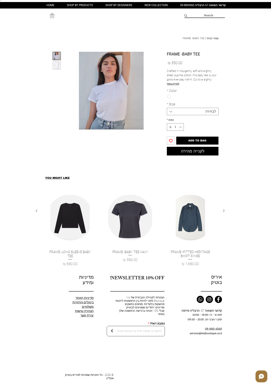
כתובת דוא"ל (157, 323)
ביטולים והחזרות (83, 302)
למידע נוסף (173, 83)
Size (171, 104)
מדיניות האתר (84, 298)
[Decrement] (180, 127)
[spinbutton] (175, 127)
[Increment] (170, 127)
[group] (130, 229)
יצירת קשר (87, 315)
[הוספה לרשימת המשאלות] (171, 141)
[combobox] (192, 111)
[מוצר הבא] (36, 211)
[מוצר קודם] (224, 211)
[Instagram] (209, 299)
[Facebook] (218, 299)
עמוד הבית (212, 38)
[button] (52, 15)
